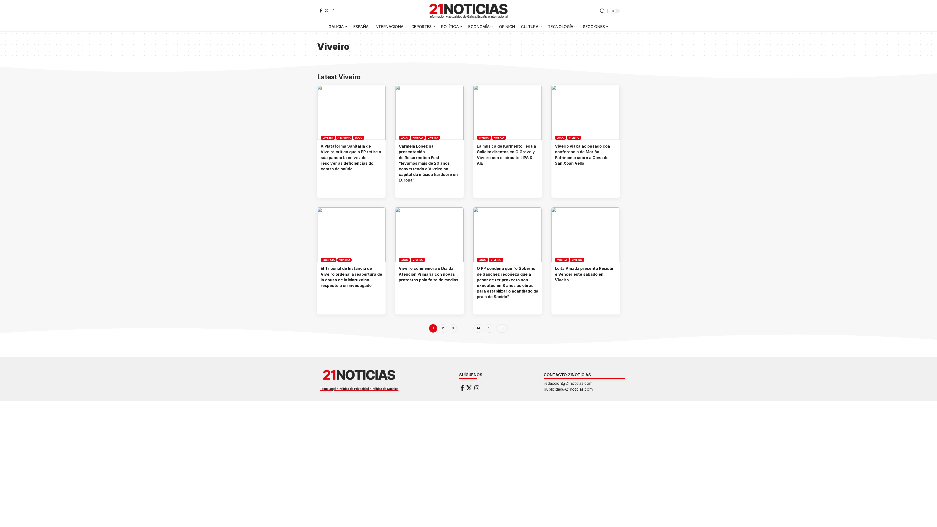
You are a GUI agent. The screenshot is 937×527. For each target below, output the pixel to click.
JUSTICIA (329, 260)
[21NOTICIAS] (468, 11)
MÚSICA (418, 137)
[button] (602, 11)
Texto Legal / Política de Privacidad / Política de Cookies (359, 389)
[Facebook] (320, 10)
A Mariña (343, 137)
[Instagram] (333, 10)
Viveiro (328, 137)
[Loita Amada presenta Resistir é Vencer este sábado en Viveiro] (585, 234)
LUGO (359, 137)
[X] (326, 10)
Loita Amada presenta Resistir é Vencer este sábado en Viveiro (584, 274)
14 (478, 328)
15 (489, 328)
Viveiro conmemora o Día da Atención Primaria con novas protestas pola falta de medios (428, 274)
